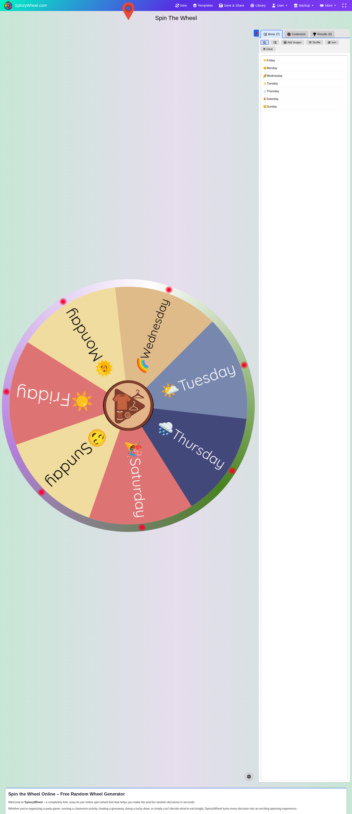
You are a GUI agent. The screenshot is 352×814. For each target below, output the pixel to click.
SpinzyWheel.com (31, 5)
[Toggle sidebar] (256, 33)
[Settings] (249, 777)
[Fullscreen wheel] (344, 5)
